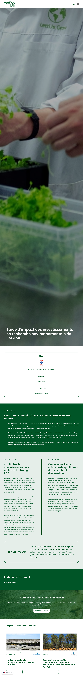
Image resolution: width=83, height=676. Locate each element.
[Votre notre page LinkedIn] (73, 4)
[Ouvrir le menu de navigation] (78, 4)
